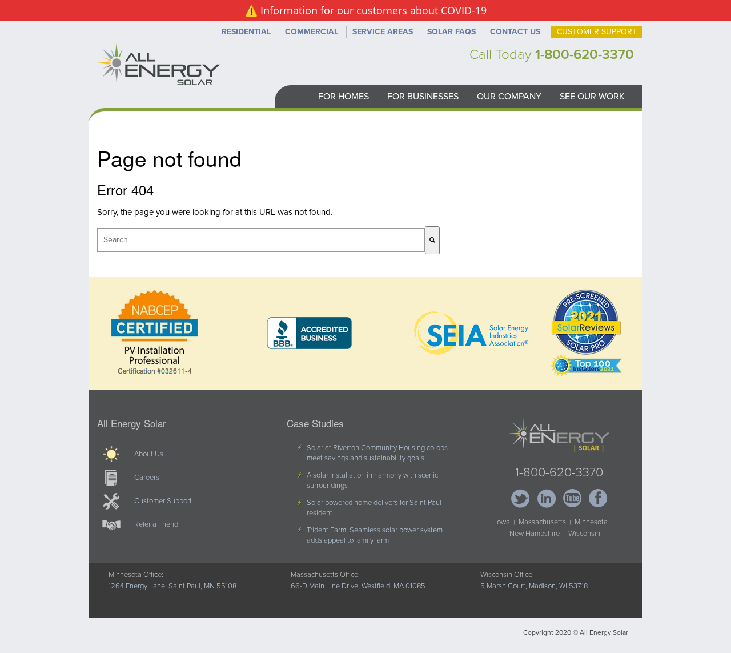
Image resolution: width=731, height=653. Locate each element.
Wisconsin (584, 533)
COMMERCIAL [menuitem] (311, 32)
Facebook (598, 498)
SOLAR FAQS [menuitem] (451, 32)
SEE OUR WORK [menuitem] (592, 96)
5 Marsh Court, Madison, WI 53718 (534, 586)
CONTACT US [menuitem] (515, 32)
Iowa (502, 522)
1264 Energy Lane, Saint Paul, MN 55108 (172, 586)
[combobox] (261, 240)
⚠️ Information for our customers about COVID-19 (366, 10)
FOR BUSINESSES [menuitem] (423, 96)
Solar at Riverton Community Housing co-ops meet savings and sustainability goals (377, 453)
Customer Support (163, 501)
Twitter (521, 498)
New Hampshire (534, 533)
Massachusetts (542, 522)
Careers (146, 477)
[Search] (432, 240)
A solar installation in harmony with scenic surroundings (372, 480)
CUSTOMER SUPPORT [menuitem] (597, 32)
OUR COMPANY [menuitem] (509, 96)
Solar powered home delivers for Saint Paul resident (374, 508)
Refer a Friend (156, 524)
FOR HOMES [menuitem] (343, 96)
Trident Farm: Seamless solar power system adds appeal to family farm (375, 535)
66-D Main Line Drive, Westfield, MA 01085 (358, 586)
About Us (148, 454)
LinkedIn (546, 498)
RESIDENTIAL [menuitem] (246, 32)
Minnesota (591, 522)
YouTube (572, 498)
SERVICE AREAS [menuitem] (382, 32)
